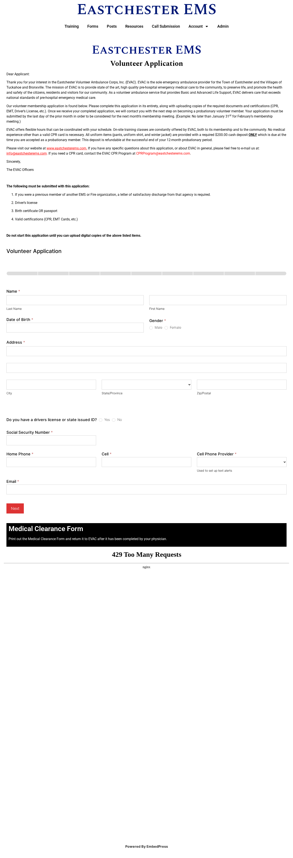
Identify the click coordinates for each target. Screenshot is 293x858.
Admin (223, 26)
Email (12, 482)
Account (196, 26)
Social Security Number (29, 433)
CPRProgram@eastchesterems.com (163, 153)
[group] (146, 276)
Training (72, 26)
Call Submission (166, 26)
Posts (112, 26)
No (119, 419)
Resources (134, 26)
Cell (107, 454)
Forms (92, 26)
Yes (106, 419)
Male (158, 327)
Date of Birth (19, 320)
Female (175, 327)
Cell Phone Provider (217, 454)
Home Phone (19, 454)
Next (15, 508)
